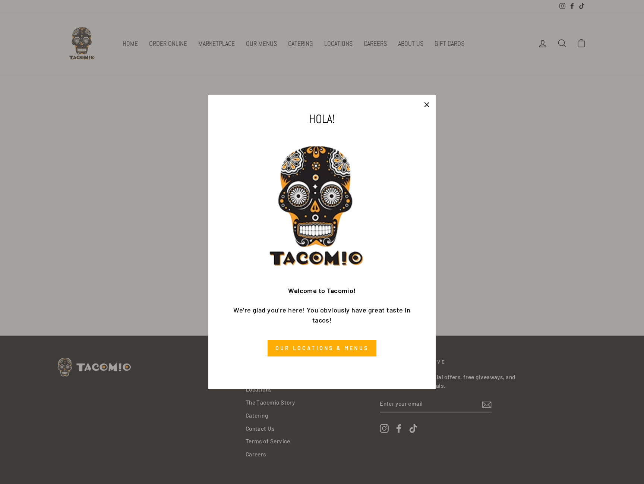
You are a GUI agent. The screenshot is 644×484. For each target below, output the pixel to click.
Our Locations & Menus (322, 348)
